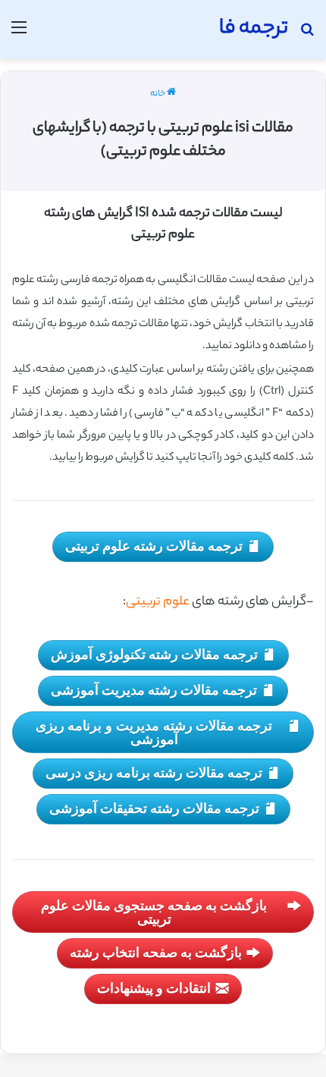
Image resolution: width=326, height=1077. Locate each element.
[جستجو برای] (307, 35)
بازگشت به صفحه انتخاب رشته (156, 952)
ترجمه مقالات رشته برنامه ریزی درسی (153, 772)
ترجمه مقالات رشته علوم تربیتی (154, 545)
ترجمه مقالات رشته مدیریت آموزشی (154, 689)
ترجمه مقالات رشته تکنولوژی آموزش (154, 654)
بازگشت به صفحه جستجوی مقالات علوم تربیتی (154, 912)
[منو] (19, 35)
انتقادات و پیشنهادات (154, 987)
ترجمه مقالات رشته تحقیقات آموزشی (154, 808)
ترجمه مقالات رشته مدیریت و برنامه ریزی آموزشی (154, 732)
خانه (158, 94)
